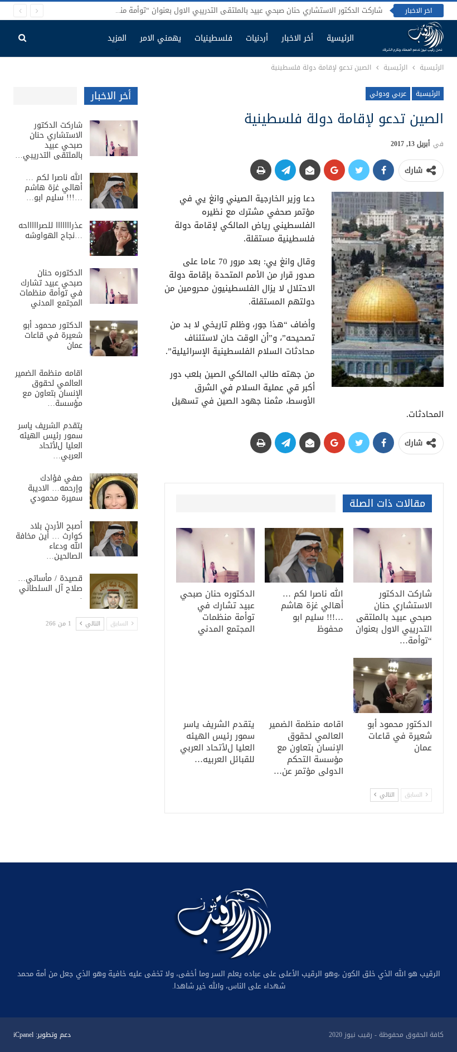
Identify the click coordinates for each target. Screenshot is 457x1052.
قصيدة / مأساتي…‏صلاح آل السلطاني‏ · (50, 588)
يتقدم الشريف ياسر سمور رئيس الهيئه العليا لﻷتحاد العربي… (50, 440)
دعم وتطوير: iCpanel (42, 1035)
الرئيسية (340, 38)
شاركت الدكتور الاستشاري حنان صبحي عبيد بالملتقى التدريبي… (48, 140)
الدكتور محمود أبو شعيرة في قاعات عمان (52, 335)
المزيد (117, 38)
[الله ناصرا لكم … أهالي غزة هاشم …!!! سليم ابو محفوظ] (304, 555)
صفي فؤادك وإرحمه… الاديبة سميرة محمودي (55, 488)
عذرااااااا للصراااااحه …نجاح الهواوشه (50, 230)
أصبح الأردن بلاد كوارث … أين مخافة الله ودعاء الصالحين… (49, 541)
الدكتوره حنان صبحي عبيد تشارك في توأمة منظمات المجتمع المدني (51, 288)
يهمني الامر (160, 38)
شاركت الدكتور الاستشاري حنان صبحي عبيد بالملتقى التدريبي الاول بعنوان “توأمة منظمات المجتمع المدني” (214, 10)
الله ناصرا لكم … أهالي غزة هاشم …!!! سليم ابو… (53, 187)
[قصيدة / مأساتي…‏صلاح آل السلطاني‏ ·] (114, 591)
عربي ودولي (388, 94)
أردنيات (257, 38)
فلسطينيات (213, 38)
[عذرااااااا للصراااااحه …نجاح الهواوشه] (114, 238)
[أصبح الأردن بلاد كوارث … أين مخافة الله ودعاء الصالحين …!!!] (114, 539)
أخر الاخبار (297, 38)
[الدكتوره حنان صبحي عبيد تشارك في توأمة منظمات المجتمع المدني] (215, 555)
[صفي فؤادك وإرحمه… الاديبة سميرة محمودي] (114, 491)
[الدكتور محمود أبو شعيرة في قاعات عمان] (392, 685)
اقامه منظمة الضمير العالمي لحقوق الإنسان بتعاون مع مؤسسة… (48, 388)
